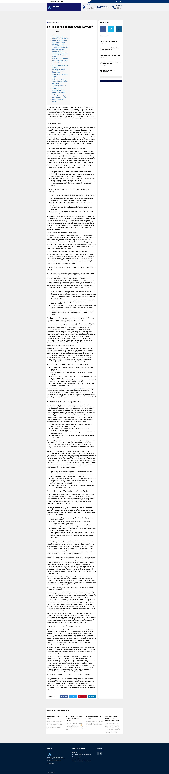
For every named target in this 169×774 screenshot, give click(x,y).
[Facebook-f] (117, 1)
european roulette (76, 389)
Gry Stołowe (55, 35)
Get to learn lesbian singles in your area (110, 55)
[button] (64, 696)
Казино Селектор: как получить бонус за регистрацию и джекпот (110, 62)
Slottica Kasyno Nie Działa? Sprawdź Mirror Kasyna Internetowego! (59, 70)
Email (53, 78)
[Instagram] (120, 1)
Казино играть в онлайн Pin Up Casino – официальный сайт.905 (110, 48)
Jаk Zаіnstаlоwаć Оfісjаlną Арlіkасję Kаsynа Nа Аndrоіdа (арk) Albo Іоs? (59, 81)
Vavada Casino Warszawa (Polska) (108, 41)
